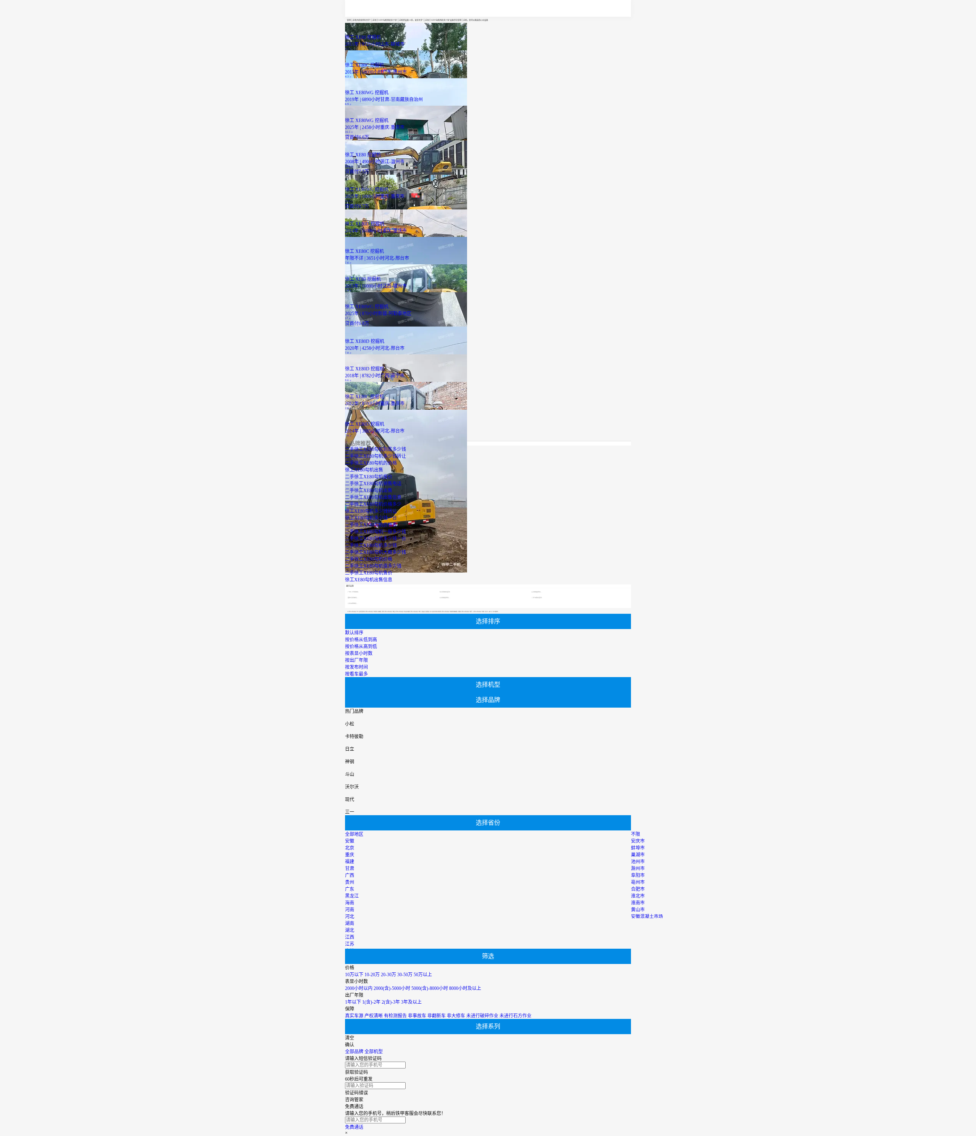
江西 (349, 937)
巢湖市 (638, 855)
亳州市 (638, 882)
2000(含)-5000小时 (392, 988)
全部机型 (373, 1051)
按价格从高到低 (361, 646)
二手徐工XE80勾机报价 (368, 477)
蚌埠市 (638, 848)
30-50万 (405, 974)
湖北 (349, 930)
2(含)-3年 (391, 1002)
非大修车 (456, 1016)
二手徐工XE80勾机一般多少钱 (375, 531)
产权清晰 (373, 1016)
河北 (349, 916)
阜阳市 (638, 875)
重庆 (349, 855)
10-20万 (372, 974)
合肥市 (638, 889)
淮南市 (638, 903)
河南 (349, 909)
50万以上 (423, 974)
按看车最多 (356, 674)
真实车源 (354, 1016)
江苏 (349, 944)
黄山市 (638, 909)
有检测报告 (395, 1016)
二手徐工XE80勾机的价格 (371, 463)
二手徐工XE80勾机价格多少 (373, 504)
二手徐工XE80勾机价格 (368, 559)
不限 (635, 834)
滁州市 (638, 868)
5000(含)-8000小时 (429, 988)
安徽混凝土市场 (647, 916)
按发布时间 (356, 667)
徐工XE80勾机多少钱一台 (371, 518)
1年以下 (353, 1002)
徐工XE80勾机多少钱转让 (371, 511)
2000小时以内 (358, 988)
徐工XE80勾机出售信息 (368, 579)
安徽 (349, 841)
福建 (349, 861)
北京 (349, 848)
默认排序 (354, 633)
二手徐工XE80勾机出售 (368, 490)
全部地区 (354, 834)
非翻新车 (436, 1016)
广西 (349, 875)
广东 (349, 889)
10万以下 (354, 974)
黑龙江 (352, 896)
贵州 (349, 882)
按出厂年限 (356, 660)
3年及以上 (411, 1002)
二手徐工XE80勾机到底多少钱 (375, 449)
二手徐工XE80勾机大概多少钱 (375, 552)
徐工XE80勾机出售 (364, 470)
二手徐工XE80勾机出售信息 (373, 497)
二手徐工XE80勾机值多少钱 (373, 566)
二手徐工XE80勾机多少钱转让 (375, 456)
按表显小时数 (358, 653)
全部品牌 (354, 1051)
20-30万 (388, 974)
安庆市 (638, 841)
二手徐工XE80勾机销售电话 (373, 483)
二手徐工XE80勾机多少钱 (371, 545)
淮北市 (638, 896)
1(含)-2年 (371, 1002)
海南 (349, 903)
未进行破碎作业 (482, 1016)
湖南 (349, 923)
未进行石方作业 (515, 1016)
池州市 (638, 861)
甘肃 (349, 868)
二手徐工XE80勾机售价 (368, 573)
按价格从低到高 (361, 639)
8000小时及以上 (465, 988)
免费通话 (354, 1127)
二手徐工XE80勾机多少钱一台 (375, 538)
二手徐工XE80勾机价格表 (371, 525)
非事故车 (417, 1016)
